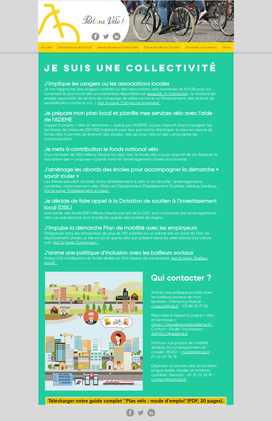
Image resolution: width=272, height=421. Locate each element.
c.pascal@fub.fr (165, 306)
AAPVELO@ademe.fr (169, 333)
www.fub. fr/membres (167, 93)
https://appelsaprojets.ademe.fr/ (182, 324)
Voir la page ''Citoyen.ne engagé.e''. (129, 103)
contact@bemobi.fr (169, 379)
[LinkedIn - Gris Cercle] (116, 36)
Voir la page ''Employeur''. (76, 242)
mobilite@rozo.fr (195, 352)
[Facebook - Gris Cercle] (95, 36)
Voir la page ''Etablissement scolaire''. (77, 190)
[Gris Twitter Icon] (106, 36)
